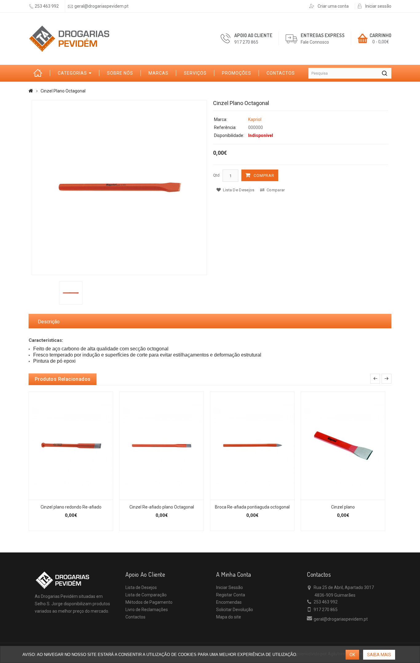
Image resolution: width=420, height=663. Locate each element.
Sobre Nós (120, 73)
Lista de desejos (238, 190)
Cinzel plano (343, 507)
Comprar (264, 175)
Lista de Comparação (146, 594)
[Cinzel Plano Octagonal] (119, 187)
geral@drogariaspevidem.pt (101, 6)
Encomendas (229, 602)
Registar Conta (230, 594)
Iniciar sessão (378, 6)
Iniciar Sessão (229, 587)
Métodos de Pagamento (148, 602)
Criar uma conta (333, 6)
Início (39, 73)
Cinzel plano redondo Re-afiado (71, 507)
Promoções (236, 73)
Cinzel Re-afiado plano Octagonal (161, 507)
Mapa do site (228, 616)
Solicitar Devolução (234, 609)
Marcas (158, 73)
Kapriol (254, 119)
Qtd (216, 175)
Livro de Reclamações (146, 609)
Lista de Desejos (141, 587)
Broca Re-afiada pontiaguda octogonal (252, 507)
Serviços (195, 73)
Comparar (275, 190)
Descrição (49, 322)
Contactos (281, 73)
